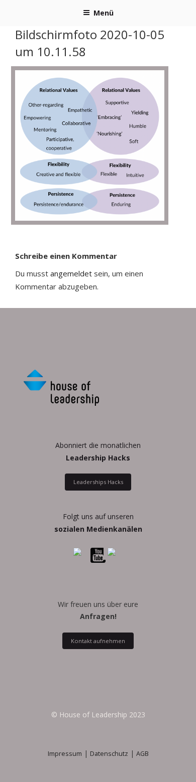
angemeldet (71, 273)
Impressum (65, 753)
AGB (142, 753)
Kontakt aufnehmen (98, 641)
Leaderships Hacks (98, 482)
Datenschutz (109, 753)
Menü (103, 13)
